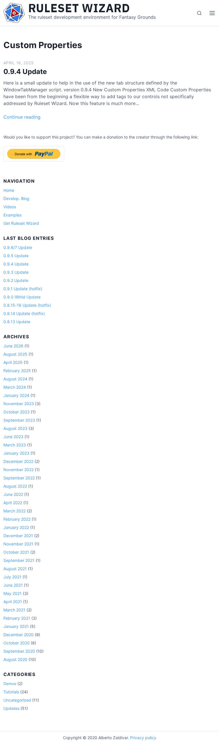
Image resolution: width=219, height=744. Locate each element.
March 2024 (14, 387)
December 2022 (18, 461)
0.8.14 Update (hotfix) (24, 313)
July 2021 (12, 576)
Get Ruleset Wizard (21, 223)
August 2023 (15, 428)
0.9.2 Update (15, 280)
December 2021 (18, 535)
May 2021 (12, 593)
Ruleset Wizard (79, 8)
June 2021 (13, 585)
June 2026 (13, 345)
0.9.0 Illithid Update (21, 296)
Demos (9, 683)
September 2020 (19, 651)
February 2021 (16, 618)
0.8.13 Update (16, 321)
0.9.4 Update (25, 71)
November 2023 (18, 403)
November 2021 (18, 543)
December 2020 (18, 634)
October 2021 (16, 552)
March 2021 (14, 609)
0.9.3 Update (16, 272)
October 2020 (16, 642)
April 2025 (13, 362)
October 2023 (16, 411)
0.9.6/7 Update (17, 247)
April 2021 (12, 601)
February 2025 (17, 370)
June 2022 (13, 494)
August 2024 (15, 378)
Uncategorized (17, 700)
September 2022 (19, 477)
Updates (11, 708)
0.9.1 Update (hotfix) (22, 288)
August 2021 (15, 568)
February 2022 (17, 519)
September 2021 (19, 560)
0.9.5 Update (16, 255)
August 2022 (15, 486)
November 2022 (18, 469)
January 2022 (16, 527)
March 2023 (14, 444)
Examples (12, 215)
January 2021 (16, 626)
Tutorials (11, 691)
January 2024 (16, 395)
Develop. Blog (16, 198)
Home (8, 190)
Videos (9, 206)
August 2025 (15, 354)
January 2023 (16, 453)
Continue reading (21, 117)
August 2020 (15, 659)
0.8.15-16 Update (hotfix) (27, 305)
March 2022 (14, 510)
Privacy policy (143, 737)
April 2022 (12, 502)
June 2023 (13, 436)
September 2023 (19, 420)
